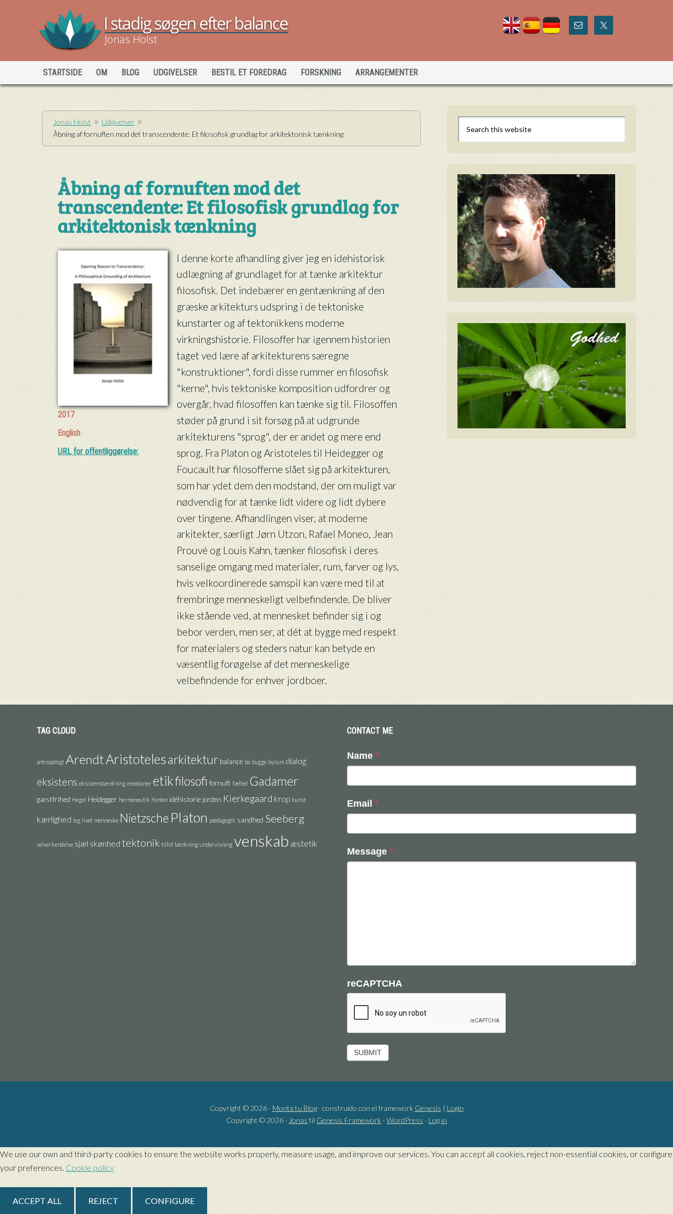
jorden (211, 799)
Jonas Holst (128, 32)
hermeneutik (134, 799)
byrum (276, 761)
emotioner (139, 783)
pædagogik (222, 820)
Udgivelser (118, 121)
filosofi (191, 781)
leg (76, 820)
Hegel (79, 799)
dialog (295, 761)
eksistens (57, 782)
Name (363, 755)
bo (247, 761)
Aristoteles (136, 759)
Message (370, 851)
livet (87, 820)
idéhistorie (185, 799)
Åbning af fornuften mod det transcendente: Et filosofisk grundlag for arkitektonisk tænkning (228, 206)
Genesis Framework (349, 1120)
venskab (261, 840)
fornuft (220, 783)
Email (363, 803)
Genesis (428, 1107)
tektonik (141, 842)
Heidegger (102, 799)
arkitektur (193, 760)
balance (231, 761)
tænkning (186, 844)
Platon (189, 817)
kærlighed (54, 819)
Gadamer (273, 781)
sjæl (81, 843)
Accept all (37, 1201)
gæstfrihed (53, 799)
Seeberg (284, 818)
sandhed (250, 820)
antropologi (50, 761)
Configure (170, 1201)
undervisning (216, 844)
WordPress (404, 1120)
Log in (438, 1120)
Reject (103, 1201)
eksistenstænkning (102, 783)
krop (282, 799)
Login (455, 1107)
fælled (240, 783)
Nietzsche (144, 818)
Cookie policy (90, 1167)
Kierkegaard (247, 798)
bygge (259, 761)
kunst (299, 799)
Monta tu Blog (294, 1107)
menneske (106, 820)
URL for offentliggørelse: (98, 451)
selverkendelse (55, 844)
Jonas (298, 1120)
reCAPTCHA (374, 983)
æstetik (304, 843)
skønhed (105, 843)
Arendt (85, 759)
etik (163, 780)
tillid (167, 844)
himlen (159, 799)
